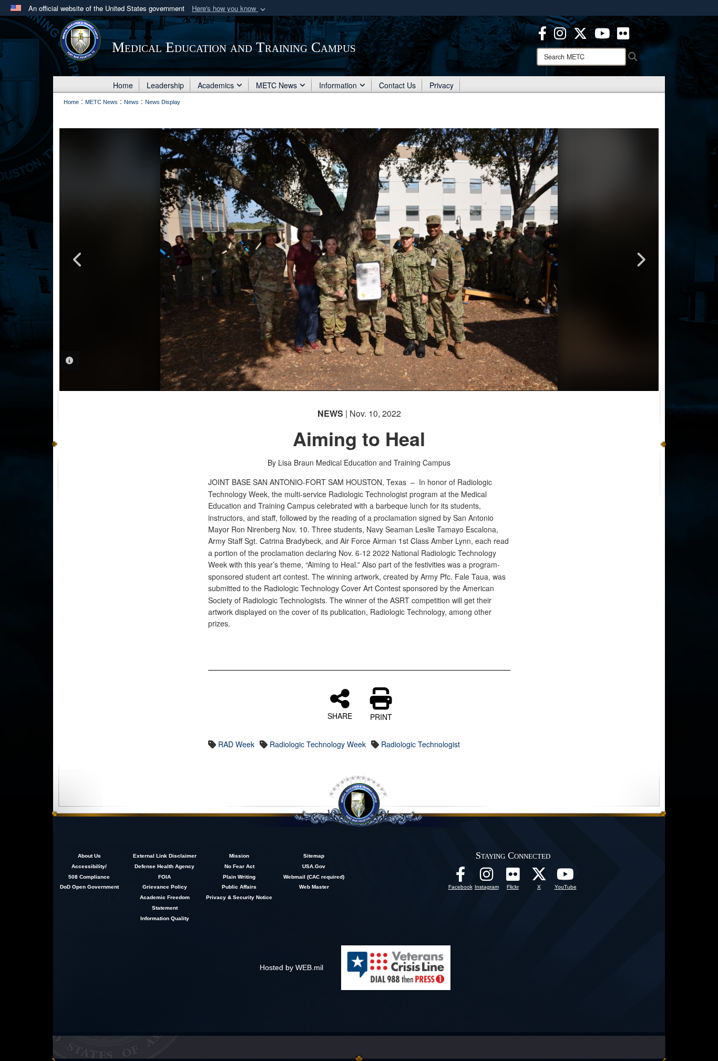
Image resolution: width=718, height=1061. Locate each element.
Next (640, 259)
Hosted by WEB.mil (291, 967)
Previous (77, 259)
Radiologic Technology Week (318, 744)
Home (123, 85)
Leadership (165, 85)
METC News (276, 85)
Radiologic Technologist (420, 744)
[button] (230, 8)
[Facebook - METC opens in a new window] (542, 32)
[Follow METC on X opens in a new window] (539, 877)
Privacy (441, 85)
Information (338, 85)
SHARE (339, 715)
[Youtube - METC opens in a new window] (602, 32)
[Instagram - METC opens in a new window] (560, 32)
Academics (216, 85)
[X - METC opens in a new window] (580, 32)
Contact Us (397, 85)
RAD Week (236, 744)
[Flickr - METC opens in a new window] (623, 32)
